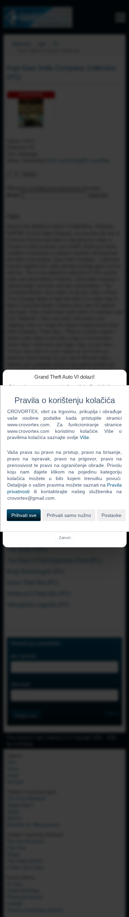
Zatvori (65, 538)
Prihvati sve (23, 515)
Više (84, 437)
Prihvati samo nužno (69, 515)
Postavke (111, 515)
